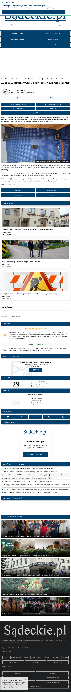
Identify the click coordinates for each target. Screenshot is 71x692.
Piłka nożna (55, 657)
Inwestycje (18, 190)
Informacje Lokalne (17, 33)
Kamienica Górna (52, 190)
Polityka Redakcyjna (52, 682)
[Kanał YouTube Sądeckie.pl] (35, 417)
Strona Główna (5, 79)
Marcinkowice (15, 657)
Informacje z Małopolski (53, 33)
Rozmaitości (53, 45)
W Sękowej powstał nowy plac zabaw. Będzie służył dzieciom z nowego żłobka (28, 475)
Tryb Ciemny (35, 28)
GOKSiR (52, 195)
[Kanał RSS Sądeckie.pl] (63, 417)
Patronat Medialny (35, 687)
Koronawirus (58, 662)
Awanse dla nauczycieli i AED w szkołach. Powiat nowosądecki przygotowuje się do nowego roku (33, 472)
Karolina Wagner (19, 90)
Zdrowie (35, 662)
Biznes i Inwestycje (53, 39)
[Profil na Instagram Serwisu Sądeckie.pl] (49, 417)
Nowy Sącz (13, 662)
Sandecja (65, 657)
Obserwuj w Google (35, 454)
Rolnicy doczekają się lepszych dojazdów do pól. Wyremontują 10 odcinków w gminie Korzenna (33, 492)
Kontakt (35, 370)
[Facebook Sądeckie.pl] (8, 417)
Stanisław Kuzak (36, 657)
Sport (6, 657)
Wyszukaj (12, 28)
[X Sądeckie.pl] (21, 417)
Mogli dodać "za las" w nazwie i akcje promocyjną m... (23, 504)
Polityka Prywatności (52, 678)
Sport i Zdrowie (17, 45)
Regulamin (18, 673)
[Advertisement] (35, 62)
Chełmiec (25, 657)
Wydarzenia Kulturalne (17, 39)
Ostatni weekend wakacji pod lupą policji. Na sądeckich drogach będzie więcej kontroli (30, 489)
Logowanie (59, 28)
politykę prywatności (15, 687)
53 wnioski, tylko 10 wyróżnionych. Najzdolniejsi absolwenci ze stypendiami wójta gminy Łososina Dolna (36, 486)
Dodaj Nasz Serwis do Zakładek (33, 12)
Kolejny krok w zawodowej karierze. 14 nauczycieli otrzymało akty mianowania (28, 478)
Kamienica (18, 195)
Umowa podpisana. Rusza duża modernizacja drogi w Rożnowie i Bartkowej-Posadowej (30, 468)
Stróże (47, 657)
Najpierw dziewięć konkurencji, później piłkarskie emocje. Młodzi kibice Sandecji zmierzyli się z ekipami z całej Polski (36, 482)
